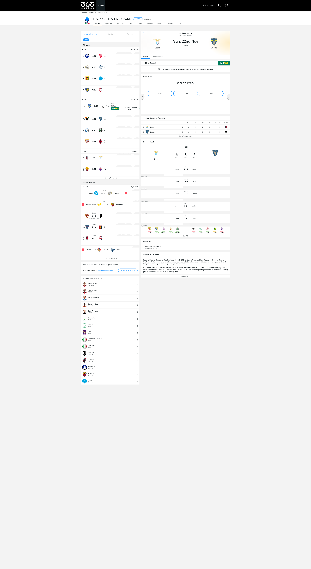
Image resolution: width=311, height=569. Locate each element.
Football (84, 13)
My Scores (209, 5)
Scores (101, 5)
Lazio (145, 260)
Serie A (91, 13)
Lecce (158, 260)
